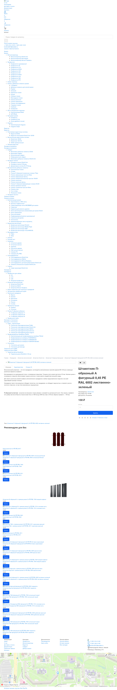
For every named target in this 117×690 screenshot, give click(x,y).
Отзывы (94, 417)
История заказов (64, 643)
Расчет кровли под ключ (11, 43)
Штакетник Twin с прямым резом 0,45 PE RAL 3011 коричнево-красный (23, 526)
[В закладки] (80, 362)
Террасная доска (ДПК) (10, 350)
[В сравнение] (84, 362)
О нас (5, 2)
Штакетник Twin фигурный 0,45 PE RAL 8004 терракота (18, 632)
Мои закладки (63, 645)
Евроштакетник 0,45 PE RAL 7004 (12, 466)
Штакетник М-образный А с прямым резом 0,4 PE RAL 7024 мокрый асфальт (24, 499)
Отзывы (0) (29, 367)
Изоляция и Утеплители (11, 322)
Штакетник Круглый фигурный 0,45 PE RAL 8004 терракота (19, 588)
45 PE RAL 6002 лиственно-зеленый (39, 423)
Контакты (6, 10)
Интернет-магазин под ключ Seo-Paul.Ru (15, 688)
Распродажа (7, 4)
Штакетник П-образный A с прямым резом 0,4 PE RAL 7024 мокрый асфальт (24, 561)
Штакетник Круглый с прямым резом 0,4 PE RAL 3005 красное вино (22, 570)
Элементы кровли (9, 198)
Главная (6, 358)
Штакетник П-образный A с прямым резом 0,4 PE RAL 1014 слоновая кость (24, 508)
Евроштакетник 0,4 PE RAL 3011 (12, 535)
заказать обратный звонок (11, 48)
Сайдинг (25, 646)
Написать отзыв (102, 417)
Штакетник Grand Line (38, 358)
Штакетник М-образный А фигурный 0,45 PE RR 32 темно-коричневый (22, 544)
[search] (6, 40)
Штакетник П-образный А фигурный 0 (17, 423)
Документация (8, 8)
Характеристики (18, 367)
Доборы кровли (27, 648)
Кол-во (80, 404)
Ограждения (7, 271)
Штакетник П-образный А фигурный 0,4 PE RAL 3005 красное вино (22, 552)
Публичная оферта (9, 648)
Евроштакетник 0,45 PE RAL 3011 (12, 475)
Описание (8, 367)
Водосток (6, 130)
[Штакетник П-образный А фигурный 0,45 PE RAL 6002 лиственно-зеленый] (42, 362)
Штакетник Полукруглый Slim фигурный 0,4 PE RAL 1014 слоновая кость (23, 606)
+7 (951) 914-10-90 (9, 45)
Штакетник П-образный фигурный (54, 358)
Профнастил (26, 641)
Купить (95, 413)
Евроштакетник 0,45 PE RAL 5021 (12, 517)
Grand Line (91, 392)
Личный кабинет (64, 641)
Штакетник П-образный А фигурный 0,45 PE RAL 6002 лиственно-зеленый (84, 358)
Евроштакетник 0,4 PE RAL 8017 (12, 448)
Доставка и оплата (9, 6)
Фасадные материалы (10, 148)
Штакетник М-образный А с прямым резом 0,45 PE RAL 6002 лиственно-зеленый (26, 579)
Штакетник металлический (25, 358)
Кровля (6, 53)
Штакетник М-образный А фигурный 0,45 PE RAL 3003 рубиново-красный (23, 614)
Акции (5, 641)
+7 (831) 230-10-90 (20, 45)
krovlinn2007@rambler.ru (11, 47)
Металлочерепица (28, 643)
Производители (45, 641)
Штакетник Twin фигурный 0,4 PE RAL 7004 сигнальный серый (20, 597)
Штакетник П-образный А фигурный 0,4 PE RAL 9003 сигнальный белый (23, 457)
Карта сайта (44, 643)
